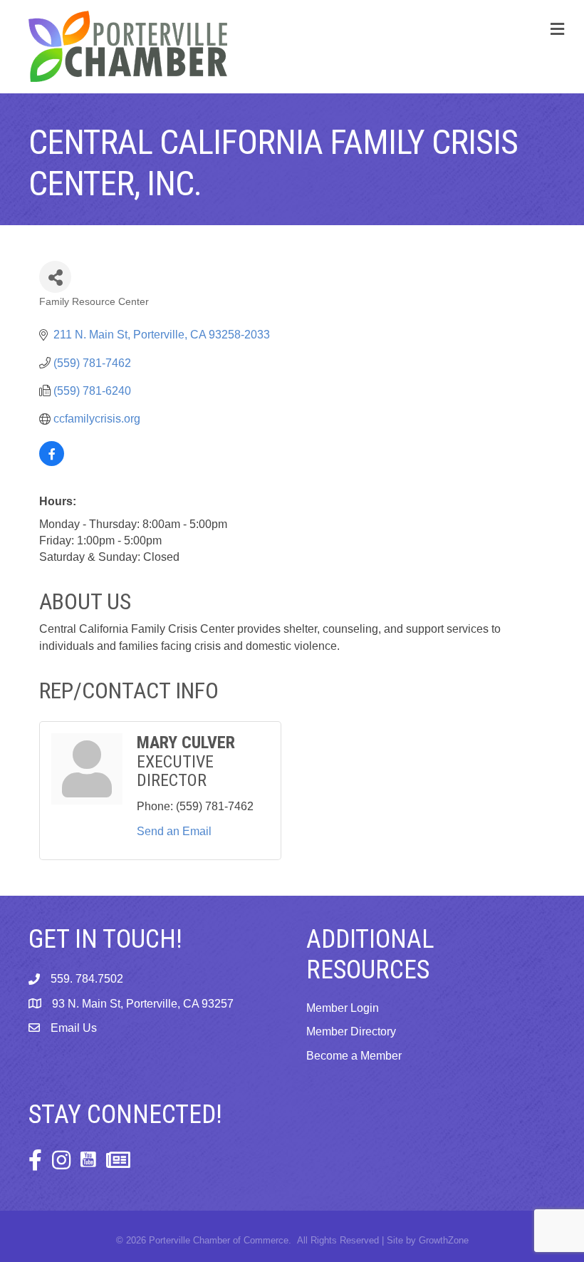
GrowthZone (444, 1240)
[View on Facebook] (51, 462)
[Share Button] (55, 277)
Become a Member (354, 1056)
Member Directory (351, 1031)
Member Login (342, 1008)
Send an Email (174, 831)
